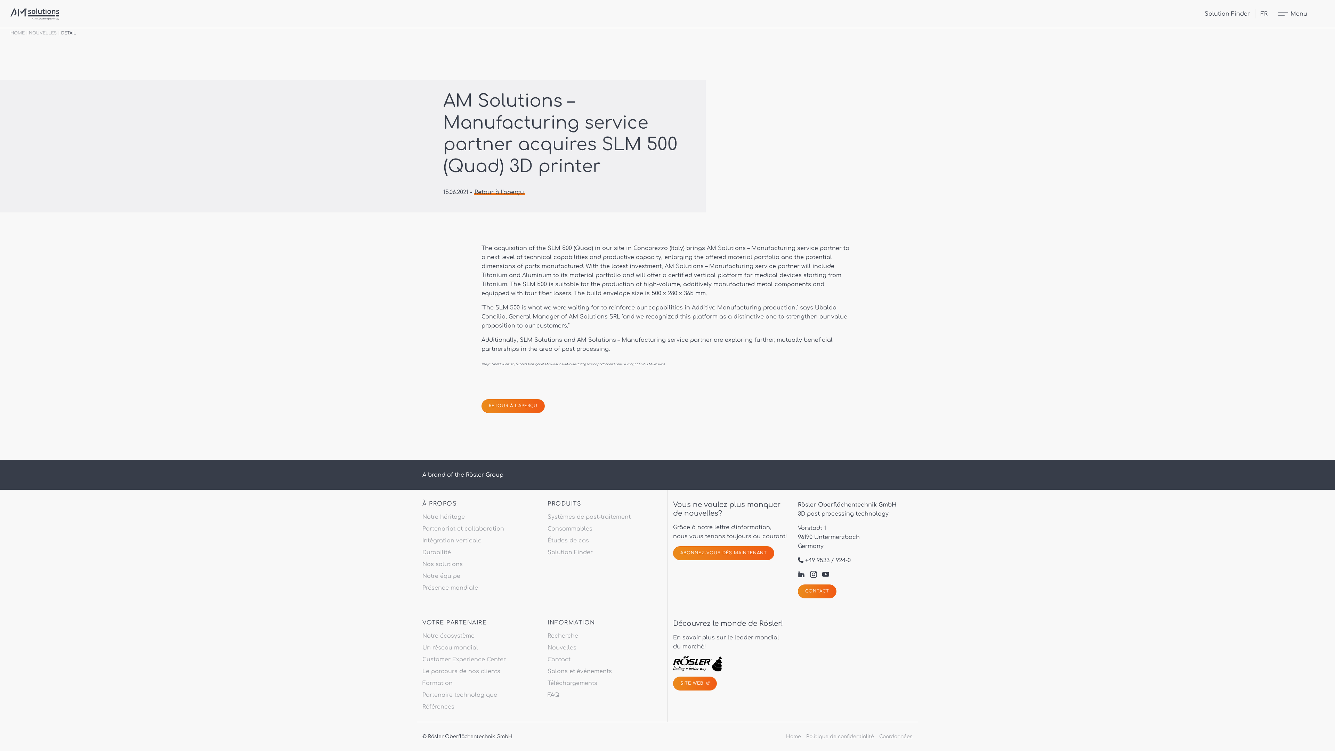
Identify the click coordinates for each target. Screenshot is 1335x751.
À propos (439, 504)
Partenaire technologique (459, 695)
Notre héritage (443, 517)
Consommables (570, 529)
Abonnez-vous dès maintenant (723, 552)
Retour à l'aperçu (499, 192)
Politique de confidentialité (840, 736)
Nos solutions (442, 564)
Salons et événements (580, 671)
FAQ (553, 695)
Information (571, 623)
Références (438, 707)
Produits (564, 504)
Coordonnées (896, 736)
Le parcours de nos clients (461, 671)
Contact (817, 591)
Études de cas (568, 541)
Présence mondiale (450, 588)
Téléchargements (572, 683)
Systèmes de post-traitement (589, 517)
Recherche (563, 636)
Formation (437, 683)
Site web (692, 683)
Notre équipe (441, 576)
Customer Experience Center (464, 659)
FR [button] (1264, 14)
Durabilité (436, 552)
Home (17, 33)
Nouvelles (43, 33)
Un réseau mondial (450, 648)
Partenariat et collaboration (463, 529)
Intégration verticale (452, 541)
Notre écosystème (448, 636)
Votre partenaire (454, 623)
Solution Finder (1227, 14)
